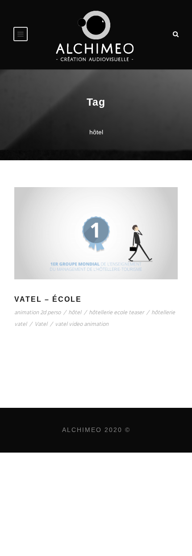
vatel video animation (82, 324)
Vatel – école (48, 299)
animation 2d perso (37, 312)
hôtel (74, 312)
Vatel (40, 324)
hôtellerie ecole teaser (116, 312)
